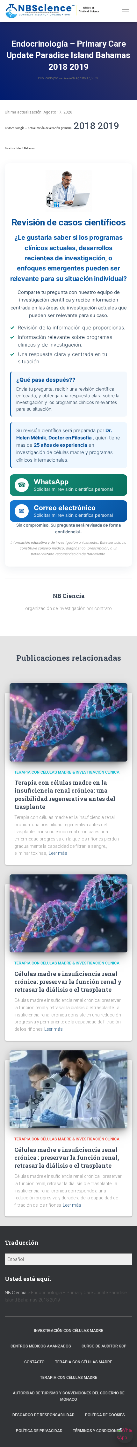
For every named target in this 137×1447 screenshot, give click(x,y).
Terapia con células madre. (84, 1362)
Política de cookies (105, 1415)
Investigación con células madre (68, 1330)
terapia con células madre (68, 1377)
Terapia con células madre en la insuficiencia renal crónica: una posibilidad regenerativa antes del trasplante (64, 794)
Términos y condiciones (97, 1431)
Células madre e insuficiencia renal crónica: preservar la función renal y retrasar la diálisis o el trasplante (68, 981)
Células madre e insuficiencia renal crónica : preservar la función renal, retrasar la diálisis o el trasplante (66, 1157)
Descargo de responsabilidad (43, 1415)
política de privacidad (39, 1431)
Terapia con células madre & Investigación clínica (66, 772)
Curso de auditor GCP (104, 1346)
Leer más (58, 853)
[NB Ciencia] (55, 11)
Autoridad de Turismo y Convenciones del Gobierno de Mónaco (69, 1396)
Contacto (34, 1362)
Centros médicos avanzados (41, 1346)
